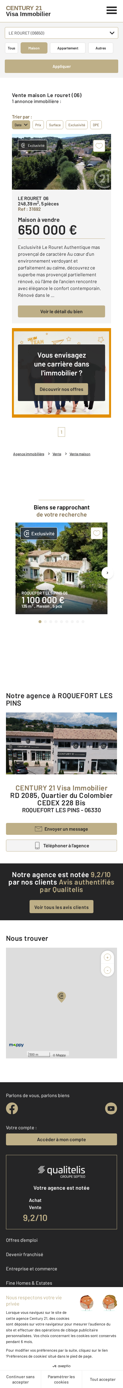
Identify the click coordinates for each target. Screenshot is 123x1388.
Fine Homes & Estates (29, 1283)
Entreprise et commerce (31, 1268)
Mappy (61, 1054)
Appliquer (62, 66)
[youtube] (111, 1108)
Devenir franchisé (24, 1254)
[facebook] (12, 1108)
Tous (11, 48)
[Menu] (112, 9)
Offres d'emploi (22, 1240)
